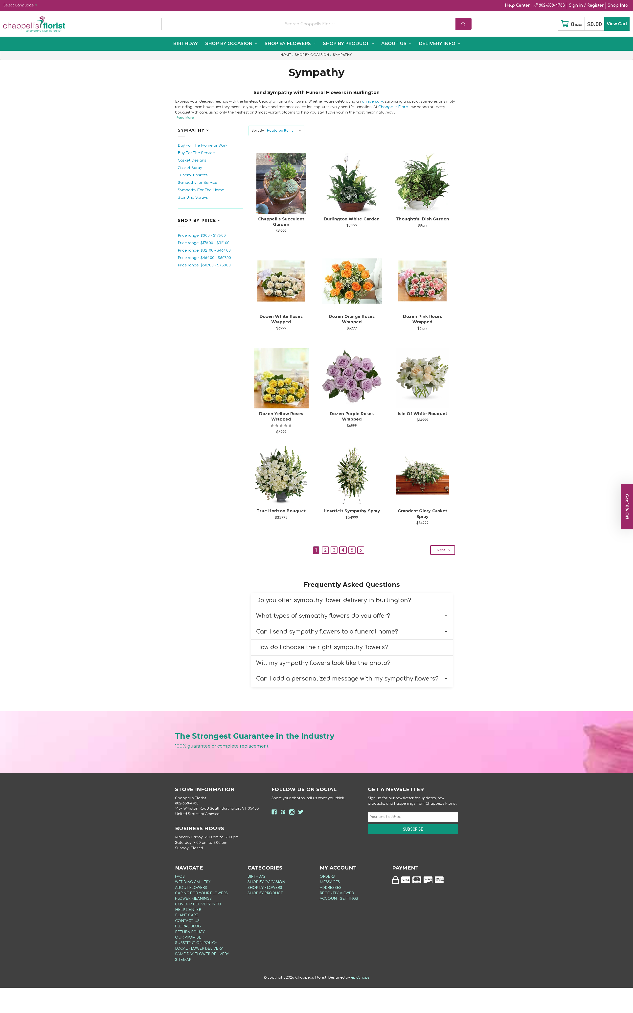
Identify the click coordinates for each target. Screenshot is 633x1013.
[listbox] (285, 130)
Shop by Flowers (288, 43)
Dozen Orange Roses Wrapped (352, 319)
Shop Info (618, 5)
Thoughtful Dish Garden (422, 219)
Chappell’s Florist (394, 107)
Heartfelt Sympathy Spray (352, 511)
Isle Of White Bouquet (422, 413)
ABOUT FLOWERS (191, 888)
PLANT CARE (186, 915)
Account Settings (339, 898)
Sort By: (257, 130)
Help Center (517, 5)
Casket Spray (190, 168)
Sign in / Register (586, 5)
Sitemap (183, 960)
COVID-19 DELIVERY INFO (198, 904)
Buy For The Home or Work (202, 145)
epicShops (360, 977)
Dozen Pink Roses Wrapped (422, 319)
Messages (330, 882)
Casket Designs (192, 160)
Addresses (330, 888)
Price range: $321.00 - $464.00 (204, 250)
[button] (627, 506)
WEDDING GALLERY (192, 882)
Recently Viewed (337, 893)
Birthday (185, 43)
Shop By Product (346, 43)
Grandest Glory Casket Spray (422, 514)
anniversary (372, 101)
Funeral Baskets (193, 175)
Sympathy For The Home (201, 190)
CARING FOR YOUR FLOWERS (201, 893)
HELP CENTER (188, 910)
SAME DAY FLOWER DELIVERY (202, 954)
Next (442, 550)
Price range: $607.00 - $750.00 (204, 265)
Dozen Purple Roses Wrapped (352, 416)
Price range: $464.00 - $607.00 (204, 258)
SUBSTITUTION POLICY (196, 943)
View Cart (617, 23)
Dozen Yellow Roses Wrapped (281, 416)
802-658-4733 (551, 5)
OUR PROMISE (188, 937)
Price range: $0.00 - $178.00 (202, 236)
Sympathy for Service (197, 183)
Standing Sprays (193, 197)
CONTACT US (187, 921)
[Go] (463, 24)
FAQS (180, 876)
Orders (327, 876)
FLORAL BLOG (188, 926)
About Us (394, 43)
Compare (287, 178)
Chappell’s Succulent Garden (281, 222)
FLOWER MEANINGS (193, 898)
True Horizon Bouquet (281, 511)
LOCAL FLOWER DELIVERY (199, 948)
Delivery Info (437, 43)
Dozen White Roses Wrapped (281, 319)
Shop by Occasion (228, 43)
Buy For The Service (196, 153)
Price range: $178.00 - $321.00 (203, 243)
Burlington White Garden (352, 219)
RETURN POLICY (190, 932)
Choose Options (284, 191)
